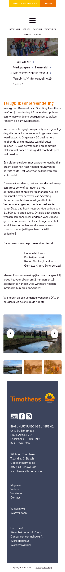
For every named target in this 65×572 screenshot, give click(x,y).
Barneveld (41, 67)
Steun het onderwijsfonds (26, 532)
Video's (15, 489)
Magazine (16, 485)
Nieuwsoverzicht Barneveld (30, 73)
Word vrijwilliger (20, 545)
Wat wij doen (18, 513)
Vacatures (16, 493)
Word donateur (19, 540)
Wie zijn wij (17, 508)
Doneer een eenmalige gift (26, 536)
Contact (15, 497)
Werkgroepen (21, 67)
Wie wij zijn (24, 62)
